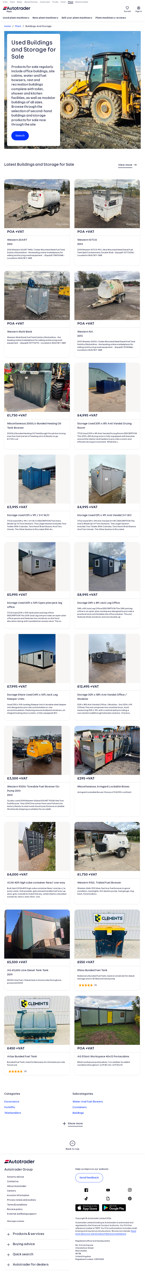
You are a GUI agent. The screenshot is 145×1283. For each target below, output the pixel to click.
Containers (79, 1107)
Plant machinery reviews (110, 18)
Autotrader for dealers (31, 1264)
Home (7, 26)
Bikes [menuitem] (19, 2)
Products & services (28, 1234)
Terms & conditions (17, 1205)
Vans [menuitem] (12, 2)
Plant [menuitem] (70, 2)
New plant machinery (45, 18)
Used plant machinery (16, 18)
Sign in (138, 11)
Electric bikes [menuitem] (81, 2)
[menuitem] (16, 18)
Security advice (15, 1177)
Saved (127, 11)
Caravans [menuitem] (45, 2)
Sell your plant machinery (77, 18)
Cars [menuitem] (5, 2)
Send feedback (89, 1177)
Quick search (23, 1254)
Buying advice (24, 1244)
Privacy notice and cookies (21, 1200)
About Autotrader (16, 1186)
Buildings (78, 1113)
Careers (11, 1191)
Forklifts (9, 1107)
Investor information (18, 1195)
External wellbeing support (21, 1214)
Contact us (13, 1181)
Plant (18, 26)
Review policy (15, 1209)
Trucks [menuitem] (55, 2)
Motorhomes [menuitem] (31, 2)
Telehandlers (12, 1113)
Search (20, 135)
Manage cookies (15, 1221)
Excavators (11, 1101)
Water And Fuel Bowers (87, 1101)
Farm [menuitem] (63, 2)
